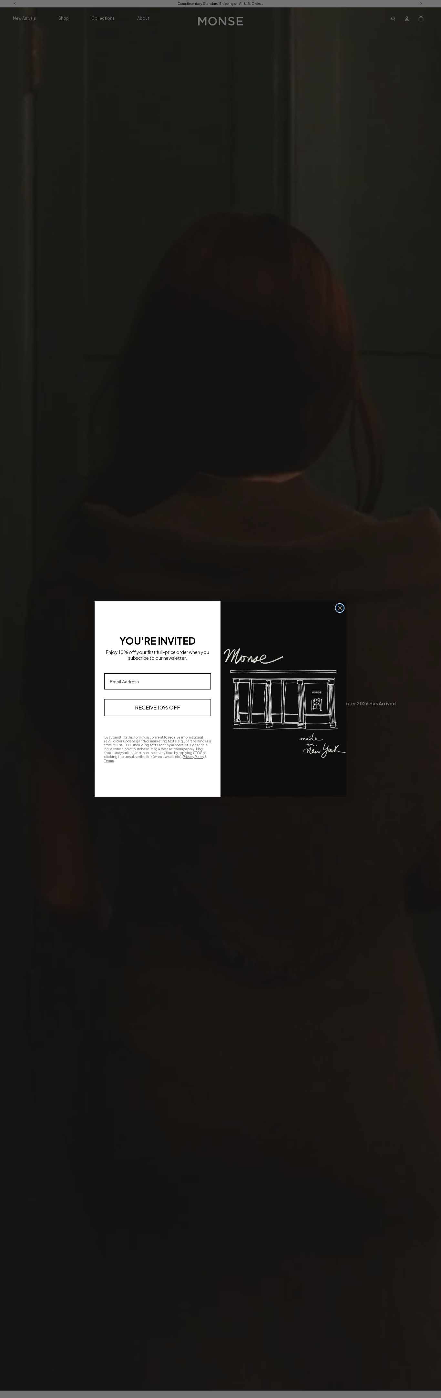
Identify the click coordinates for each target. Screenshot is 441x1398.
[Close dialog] (340, 608)
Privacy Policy (193, 757)
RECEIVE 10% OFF (157, 707)
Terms (109, 760)
